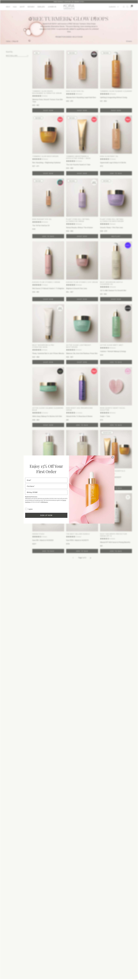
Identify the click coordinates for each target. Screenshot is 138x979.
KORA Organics (44, 502)
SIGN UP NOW (46, 515)
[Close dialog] (113, 457)
